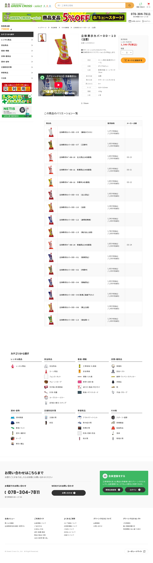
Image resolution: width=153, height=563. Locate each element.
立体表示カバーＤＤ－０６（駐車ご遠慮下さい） (76, 295)
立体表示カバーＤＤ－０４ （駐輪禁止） (74, 282)
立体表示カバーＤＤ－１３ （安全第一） (74, 320)
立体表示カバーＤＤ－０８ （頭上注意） (74, 307)
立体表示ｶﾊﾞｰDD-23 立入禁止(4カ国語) (75, 157)
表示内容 (89, 76)
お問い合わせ (67, 493)
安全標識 (54, 27)
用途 (88, 60)
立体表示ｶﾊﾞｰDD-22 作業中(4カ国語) (74, 182)
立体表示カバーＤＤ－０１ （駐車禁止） (74, 257)
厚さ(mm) (89, 84)
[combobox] (90, 5)
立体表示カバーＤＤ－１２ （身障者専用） (75, 220)
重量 (88, 91)
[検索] (129, 5)
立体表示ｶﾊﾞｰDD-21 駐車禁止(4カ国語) (75, 169)
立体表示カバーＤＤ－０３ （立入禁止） (74, 195)
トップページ (42, 27)
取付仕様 (89, 80)
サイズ (89, 87)
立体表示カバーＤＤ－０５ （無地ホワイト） (76, 132)
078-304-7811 (24, 492)
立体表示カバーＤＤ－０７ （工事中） (73, 144)
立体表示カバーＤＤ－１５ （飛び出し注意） (76, 232)
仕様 (88, 70)
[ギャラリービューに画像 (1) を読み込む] (42, 37)
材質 (88, 66)
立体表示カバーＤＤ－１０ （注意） (72, 207)
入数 (88, 95)
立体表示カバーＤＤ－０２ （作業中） (73, 270)
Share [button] (86, 103)
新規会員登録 (111, 490)
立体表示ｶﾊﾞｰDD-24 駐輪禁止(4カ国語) (75, 245)
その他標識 (65, 27)
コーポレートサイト (134, 551)
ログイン (133, 490)
